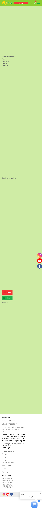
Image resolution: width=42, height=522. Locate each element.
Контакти (5, 61)
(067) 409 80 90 (7, 478)
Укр (3, 302)
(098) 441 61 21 (7, 481)
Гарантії (5, 65)
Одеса (23, 434)
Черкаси (17, 440)
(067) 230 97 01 (9, 424)
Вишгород (15, 444)
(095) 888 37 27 (7, 485)
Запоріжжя (6, 438)
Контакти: (6, 417)
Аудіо (9, 292)
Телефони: (6, 475)
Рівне (22, 438)
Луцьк (19, 438)
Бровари (5, 444)
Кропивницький (7, 442)
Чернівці (22, 440)
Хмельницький (20, 436)
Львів (8, 436)
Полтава (18, 434)
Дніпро (12, 434)
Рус (6, 302)
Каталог (21, 3)
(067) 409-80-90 (31, 3)
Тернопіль (13, 438)
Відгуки (4, 469)
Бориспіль (24, 442)
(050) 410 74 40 (7, 483)
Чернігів (11, 440)
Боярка (4, 446)
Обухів (9, 446)
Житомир (5, 440)
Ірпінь (10, 444)
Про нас (5, 59)
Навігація (6, 448)
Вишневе (22, 444)
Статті (4, 63)
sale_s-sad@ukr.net (8, 421)
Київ (3, 434)
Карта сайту (6, 466)
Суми (4, 436)
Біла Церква (17, 442)
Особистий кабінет (9, 178)
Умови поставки (8, 57)
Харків (7, 434)
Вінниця (12, 436)
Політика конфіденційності (8, 461)
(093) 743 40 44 (7, 487)
